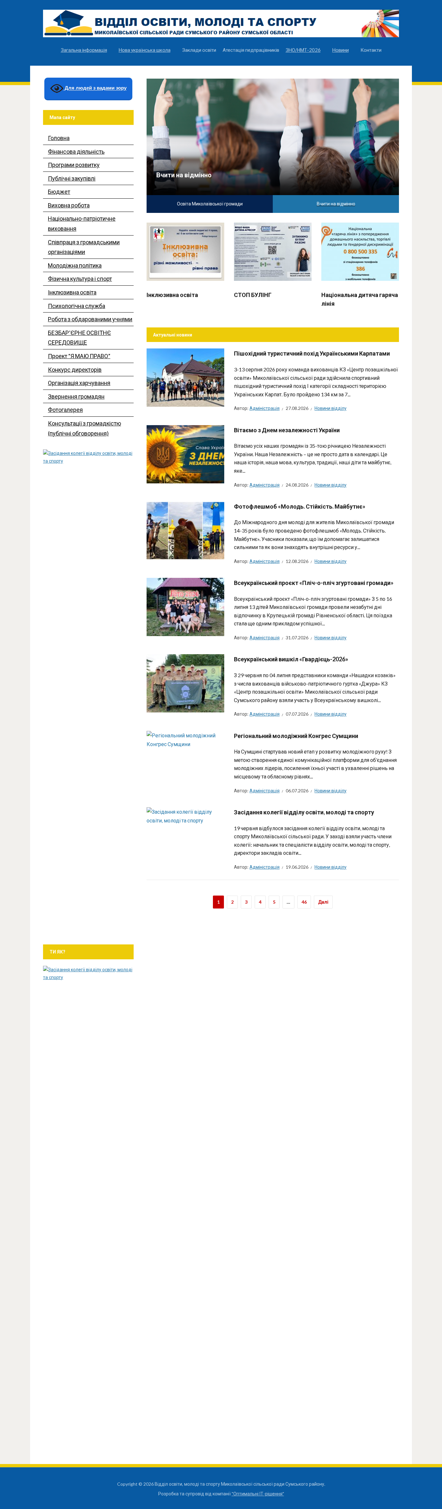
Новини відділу (331, 408)
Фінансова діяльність (76, 151)
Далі (323, 902)
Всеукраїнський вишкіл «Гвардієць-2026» (291, 659)
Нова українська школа (145, 50)
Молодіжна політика (75, 265)
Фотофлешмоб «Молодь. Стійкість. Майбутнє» (299, 506)
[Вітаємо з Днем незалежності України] (185, 453)
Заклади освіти (199, 50)
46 (304, 902)
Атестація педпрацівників (251, 50)
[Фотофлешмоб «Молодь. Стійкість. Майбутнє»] (185, 530)
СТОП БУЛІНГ (252, 294)
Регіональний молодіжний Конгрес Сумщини (296, 735)
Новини (340, 50)
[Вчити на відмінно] (273, 136)
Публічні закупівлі (71, 178)
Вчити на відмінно (184, 175)
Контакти (370, 50)
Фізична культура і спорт (80, 278)
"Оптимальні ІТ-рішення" (258, 1493)
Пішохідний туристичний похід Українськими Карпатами (312, 353)
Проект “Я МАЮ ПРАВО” (79, 355)
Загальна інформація (84, 50)
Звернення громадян (76, 396)
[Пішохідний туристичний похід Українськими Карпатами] (185, 377)
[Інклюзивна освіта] (185, 251)
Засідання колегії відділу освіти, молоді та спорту (304, 812)
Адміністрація (264, 408)
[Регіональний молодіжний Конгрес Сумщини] (185, 739)
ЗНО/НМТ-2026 (303, 50)
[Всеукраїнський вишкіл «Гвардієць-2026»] (185, 683)
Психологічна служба (76, 305)
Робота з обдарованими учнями (90, 319)
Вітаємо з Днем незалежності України (287, 430)
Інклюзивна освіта (172, 294)
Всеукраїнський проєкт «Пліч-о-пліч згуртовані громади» (313, 582)
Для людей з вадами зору (95, 88)
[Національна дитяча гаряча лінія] (360, 251)
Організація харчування (79, 382)
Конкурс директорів (75, 369)
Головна (59, 137)
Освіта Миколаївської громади (210, 203)
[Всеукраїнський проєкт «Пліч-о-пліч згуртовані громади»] (185, 606)
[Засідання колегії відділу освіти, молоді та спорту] (185, 815)
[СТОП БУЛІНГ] (273, 251)
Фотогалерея (65, 409)
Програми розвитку (74, 164)
